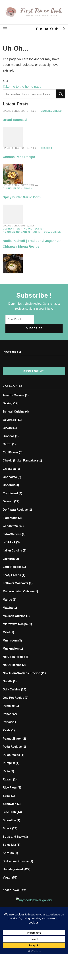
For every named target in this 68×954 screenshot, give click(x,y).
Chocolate (10, 477)
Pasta (7, 730)
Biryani (8, 427)
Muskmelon (11, 648)
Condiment (10, 493)
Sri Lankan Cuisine (16, 861)
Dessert (46, 148)
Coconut (9, 485)
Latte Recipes (12, 566)
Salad (7, 795)
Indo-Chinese (12, 534)
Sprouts (8, 852)
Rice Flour (10, 787)
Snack (28, 188)
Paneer (8, 714)
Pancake (9, 705)
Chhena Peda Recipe (19, 157)
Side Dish (9, 812)
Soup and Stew (13, 836)
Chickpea (9, 468)
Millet (6, 632)
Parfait (7, 722)
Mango (7, 599)
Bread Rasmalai (15, 120)
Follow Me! (35, 371)
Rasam (7, 779)
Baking (8, 403)
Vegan (7, 877)
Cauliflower (10, 452)
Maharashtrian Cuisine (18, 591)
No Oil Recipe (33, 229)
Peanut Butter (12, 738)
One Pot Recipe (13, 697)
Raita (6, 771)
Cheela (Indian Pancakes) (20, 460)
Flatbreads (10, 517)
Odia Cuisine (52, 232)
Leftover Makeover (15, 583)
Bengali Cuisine (13, 411)
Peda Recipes (12, 746)
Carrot (7, 444)
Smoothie (9, 820)
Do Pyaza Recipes (15, 509)
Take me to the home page (22, 86)
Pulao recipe (11, 754)
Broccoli (8, 436)
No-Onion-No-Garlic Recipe (21, 232)
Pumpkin (9, 762)
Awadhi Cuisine (13, 395)
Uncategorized (51, 111)
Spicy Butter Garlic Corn (22, 197)
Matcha (8, 607)
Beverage (9, 419)
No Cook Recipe (14, 656)
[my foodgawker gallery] (34, 900)
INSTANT (9, 542)
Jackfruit (9, 558)
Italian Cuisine (12, 550)
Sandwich (9, 803)
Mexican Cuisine (14, 615)
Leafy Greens (12, 575)
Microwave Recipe (15, 624)
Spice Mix (9, 844)
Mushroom (10, 640)
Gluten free (11, 188)
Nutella (7, 681)
